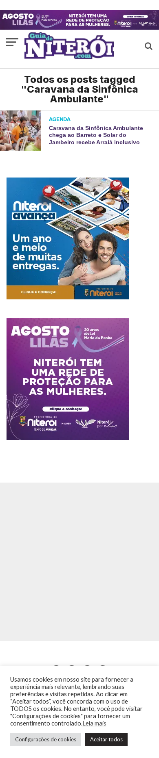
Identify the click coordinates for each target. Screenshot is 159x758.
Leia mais (94, 723)
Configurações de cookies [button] (45, 739)
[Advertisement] (79, 562)
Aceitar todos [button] (106, 739)
